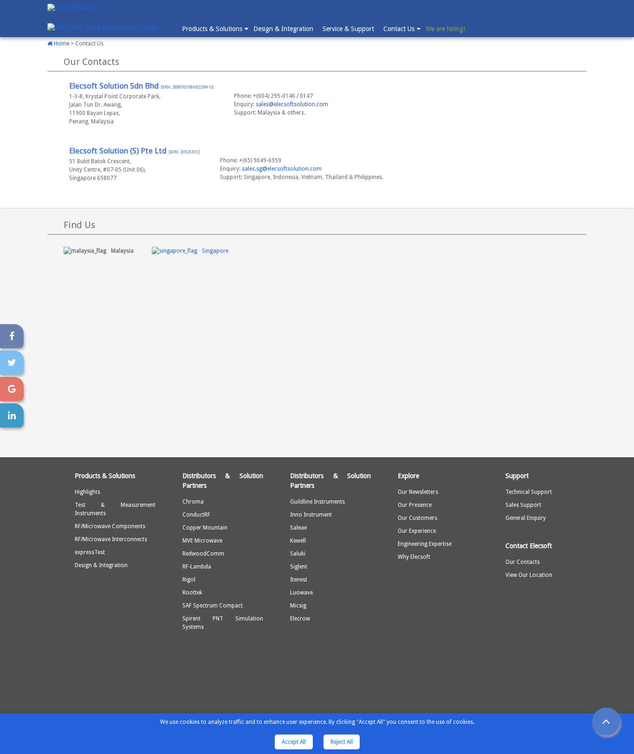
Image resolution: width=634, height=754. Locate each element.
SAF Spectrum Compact (212, 605)
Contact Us (398, 28)
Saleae (298, 527)
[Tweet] (12, 363)
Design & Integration (283, 28)
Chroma (193, 501)
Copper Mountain (204, 527)
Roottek (192, 592)
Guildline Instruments (317, 501)
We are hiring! (445, 28)
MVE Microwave (202, 540)
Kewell (298, 540)
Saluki (297, 553)
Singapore (215, 251)
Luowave (301, 592)
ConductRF (196, 514)
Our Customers (417, 518)
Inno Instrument (311, 514)
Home (60, 43)
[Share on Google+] (12, 389)
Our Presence (415, 505)
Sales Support (523, 505)
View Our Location (528, 575)
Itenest (298, 579)
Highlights (87, 492)
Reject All (341, 742)
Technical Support (528, 492)
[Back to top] (606, 721)
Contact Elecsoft (528, 546)
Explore (408, 475)
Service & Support (348, 28)
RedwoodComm (203, 553)
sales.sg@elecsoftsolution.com (282, 169)
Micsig (298, 605)
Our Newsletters (418, 492)
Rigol (188, 579)
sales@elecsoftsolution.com (292, 104)
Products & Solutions (212, 28)
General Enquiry (525, 518)
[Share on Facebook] (12, 336)
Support (517, 475)
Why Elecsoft (414, 557)
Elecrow (300, 618)
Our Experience (417, 531)
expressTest (90, 552)
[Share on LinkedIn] (12, 415)
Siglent (298, 566)
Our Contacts (522, 562)
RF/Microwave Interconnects (111, 539)
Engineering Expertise (425, 544)
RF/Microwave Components (110, 526)
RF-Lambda (196, 566)
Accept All (294, 742)
